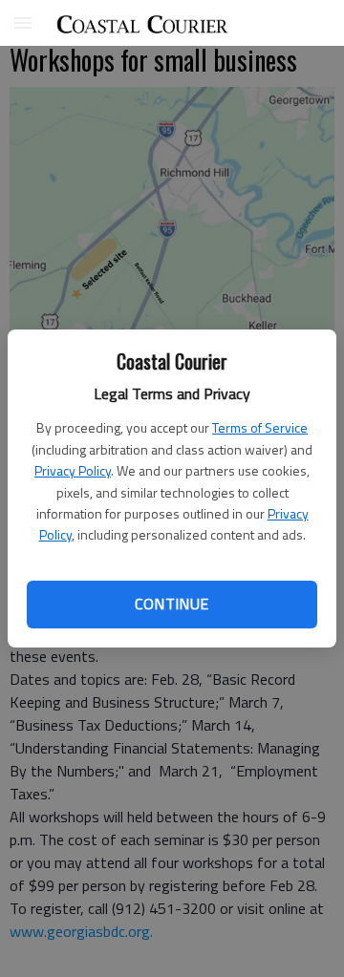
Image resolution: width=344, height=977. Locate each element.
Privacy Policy (72, 470)
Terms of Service (260, 427)
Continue (171, 603)
